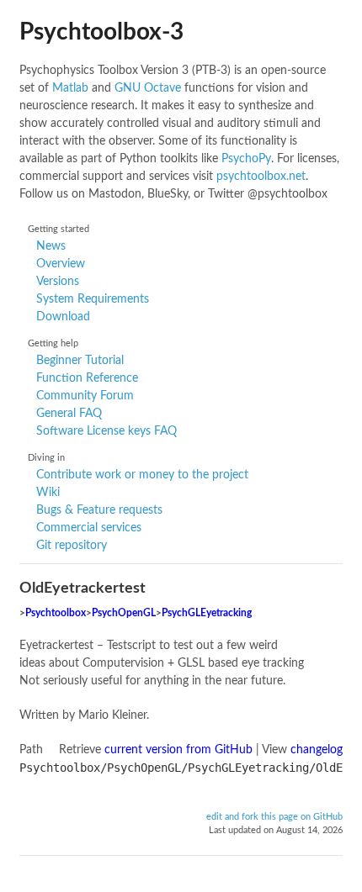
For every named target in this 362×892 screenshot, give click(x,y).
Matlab (70, 88)
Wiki (48, 493)
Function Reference (87, 378)
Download (63, 317)
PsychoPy (246, 159)
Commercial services (88, 528)
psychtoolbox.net (261, 176)
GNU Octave (147, 88)
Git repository (71, 546)
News (51, 246)
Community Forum (85, 396)
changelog (316, 750)
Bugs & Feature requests (99, 510)
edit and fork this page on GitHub (274, 817)
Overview (60, 264)
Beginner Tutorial (80, 361)
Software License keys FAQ (106, 431)
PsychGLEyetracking (207, 613)
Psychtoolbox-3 (101, 32)
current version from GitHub (178, 750)
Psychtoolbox (55, 613)
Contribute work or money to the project (142, 475)
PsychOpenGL (124, 613)
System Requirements (92, 299)
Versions (57, 282)
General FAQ (69, 414)
